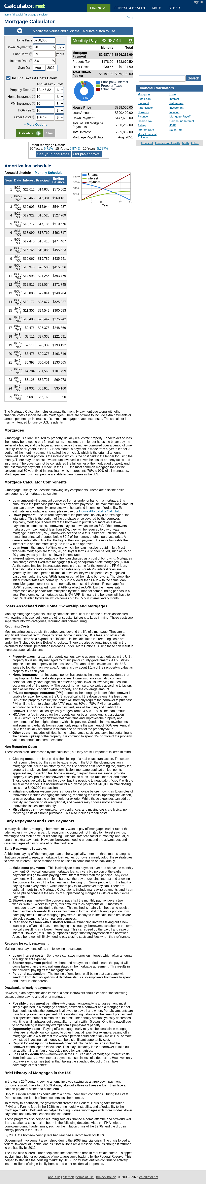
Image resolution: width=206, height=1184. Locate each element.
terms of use (85, 1177)
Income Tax (145, 121)
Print (130, 18)
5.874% (75, 148)
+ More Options (35, 124)
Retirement (176, 103)
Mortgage (144, 94)
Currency (143, 112)
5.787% (102, 148)
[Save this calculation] (131, 40)
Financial (147, 143)
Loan (172, 94)
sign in (198, 2)
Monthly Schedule (48, 172)
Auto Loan (144, 98)
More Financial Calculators (147, 136)
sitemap (68, 1177)
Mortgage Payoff (180, 116)
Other (195, 143)
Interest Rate (146, 129)
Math (185, 143)
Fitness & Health (129, 8)
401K (172, 125)
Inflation (174, 112)
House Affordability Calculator (100, 511)
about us (54, 1177)
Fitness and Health (167, 143)
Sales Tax (175, 129)
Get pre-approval (86, 154)
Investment (176, 107)
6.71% (48, 148)
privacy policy (106, 1177)
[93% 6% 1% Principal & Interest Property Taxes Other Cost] (102, 102)
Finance (143, 116)
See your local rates (53, 154)
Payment (143, 103)
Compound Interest (181, 121)
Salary (142, 125)
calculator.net (148, 1177)
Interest (174, 98)
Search (193, 78)
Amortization (145, 107)
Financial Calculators (156, 88)
